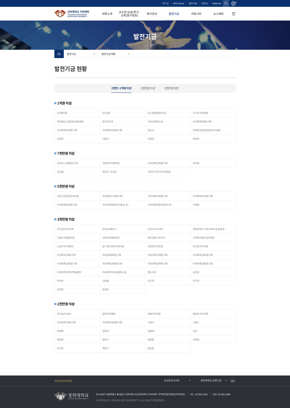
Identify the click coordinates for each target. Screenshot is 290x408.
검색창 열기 (226, 3)
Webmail (216, 3)
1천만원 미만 (171, 88)
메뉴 (234, 13)
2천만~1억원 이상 (121, 88)
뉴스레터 (218, 14)
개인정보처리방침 (63, 381)
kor (235, 2)
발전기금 (193, 3)
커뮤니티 (196, 14)
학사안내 (152, 14)
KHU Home (178, 3)
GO (232, 381)
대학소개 (107, 14)
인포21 (204, 3)
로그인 (166, 3)
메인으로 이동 (59, 54)
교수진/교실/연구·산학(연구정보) (129, 13)
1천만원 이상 (148, 88)
